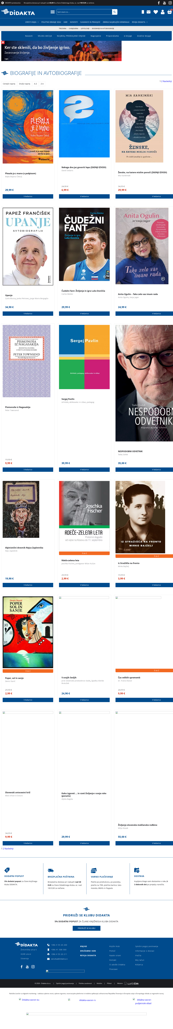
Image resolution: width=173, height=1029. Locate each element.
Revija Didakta (138, 22)
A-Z (35, 84)
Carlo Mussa (10, 298)
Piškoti (109, 983)
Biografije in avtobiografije (46, 72)
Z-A (42, 84)
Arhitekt (65, 402)
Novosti (74, 22)
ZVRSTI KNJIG (30, 22)
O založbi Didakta (117, 964)
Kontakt (112, 960)
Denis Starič (10, 681)
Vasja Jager (134, 297)
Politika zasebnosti (85, 983)
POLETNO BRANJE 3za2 (51, 22)
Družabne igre (88, 951)
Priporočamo (112, 36)
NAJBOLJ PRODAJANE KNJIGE (71, 36)
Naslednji (167, 81)
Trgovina (62, 28)
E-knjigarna (73, 28)
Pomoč (112, 951)
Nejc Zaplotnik (11, 551)
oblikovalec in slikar (77, 402)
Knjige (83, 946)
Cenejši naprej (9, 84)
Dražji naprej (24, 84)
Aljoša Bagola (67, 799)
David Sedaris (67, 170)
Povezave (113, 969)
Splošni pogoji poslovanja (146, 946)
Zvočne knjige (144, 36)
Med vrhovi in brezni (14, 795)
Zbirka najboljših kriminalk (116, 22)
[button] (52, 12)
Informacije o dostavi (144, 951)
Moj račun (139, 960)
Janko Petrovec (23, 298)
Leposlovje (85, 28)
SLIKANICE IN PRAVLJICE (90, 22)
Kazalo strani (115, 955)
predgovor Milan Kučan (85, 563)
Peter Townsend (12, 410)
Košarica (139, 964)
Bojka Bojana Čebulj (13, 176)
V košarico (28, 196)
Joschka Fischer (68, 563)
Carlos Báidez (67, 294)
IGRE (66, 22)
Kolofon (99, 983)
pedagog (90, 402)
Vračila (138, 955)
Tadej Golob (123, 454)
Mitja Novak (123, 828)
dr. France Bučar (125, 680)
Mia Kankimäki (124, 175)
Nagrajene (96, 36)
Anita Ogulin (123, 297)
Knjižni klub (114, 946)
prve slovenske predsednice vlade (76, 680)
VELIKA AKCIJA (45, 36)
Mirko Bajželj (123, 566)
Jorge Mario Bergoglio (39, 298)
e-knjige (128, 36)
